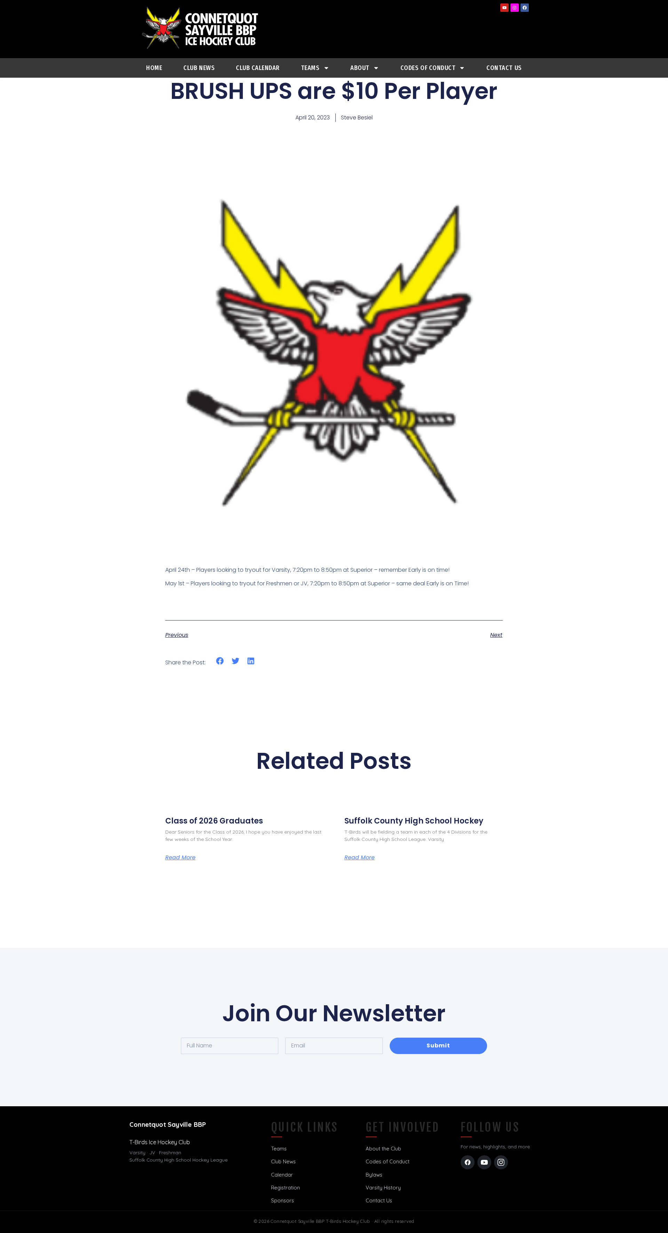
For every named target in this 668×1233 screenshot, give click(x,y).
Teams (310, 68)
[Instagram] (514, 7)
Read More (180, 857)
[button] (220, 661)
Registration (285, 1187)
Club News (199, 68)
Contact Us (504, 68)
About (359, 68)
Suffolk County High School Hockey (413, 821)
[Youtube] (504, 7)
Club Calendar (258, 68)
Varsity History (383, 1187)
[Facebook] (524, 7)
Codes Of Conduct (428, 68)
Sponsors (282, 1200)
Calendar (282, 1174)
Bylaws (374, 1174)
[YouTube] (484, 1162)
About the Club (383, 1148)
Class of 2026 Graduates (214, 821)
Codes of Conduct (387, 1161)
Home (154, 68)
